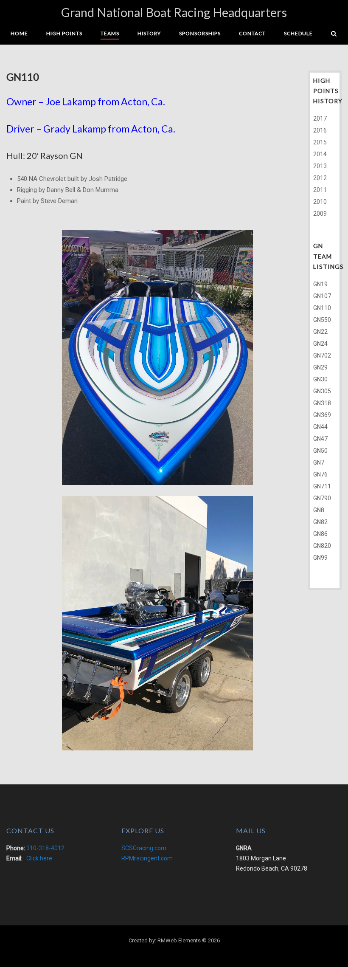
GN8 (318, 510)
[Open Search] (333, 34)
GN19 (320, 284)
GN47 (320, 438)
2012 (320, 178)
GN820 (322, 545)
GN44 (320, 426)
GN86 (320, 533)
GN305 (322, 391)
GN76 (320, 474)
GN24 (320, 343)
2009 (320, 213)
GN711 (322, 486)
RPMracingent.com (147, 858)
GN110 (322, 307)
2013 (320, 166)
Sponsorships (200, 33)
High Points (64, 33)
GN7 (318, 462)
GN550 (322, 319)
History (149, 33)
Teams (110, 33)
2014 (320, 154)
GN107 (322, 296)
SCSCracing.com (143, 848)
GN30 (320, 379)
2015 (320, 142)
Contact (252, 33)
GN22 (320, 331)
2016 (320, 130)
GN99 (320, 557)
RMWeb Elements (179, 940)
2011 (320, 189)
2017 (320, 118)
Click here (39, 858)
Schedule (298, 33)
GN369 (322, 415)
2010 (320, 201)
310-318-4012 (45, 848)
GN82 (320, 522)
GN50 (320, 450)
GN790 (322, 498)
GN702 (322, 355)
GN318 (322, 403)
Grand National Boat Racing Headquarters (174, 12)
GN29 (320, 367)
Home (19, 33)
